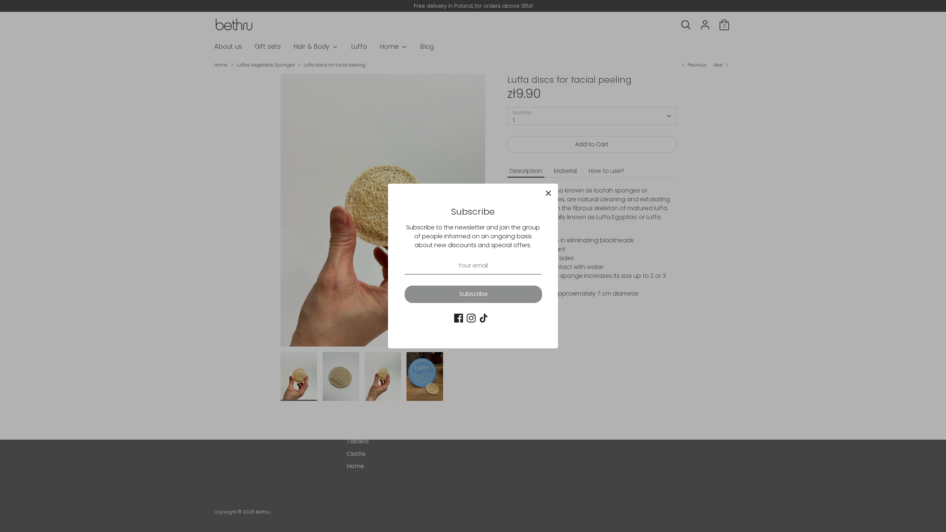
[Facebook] (458, 318)
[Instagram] (471, 318)
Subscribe (473, 294)
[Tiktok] (483, 318)
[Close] (548, 193)
